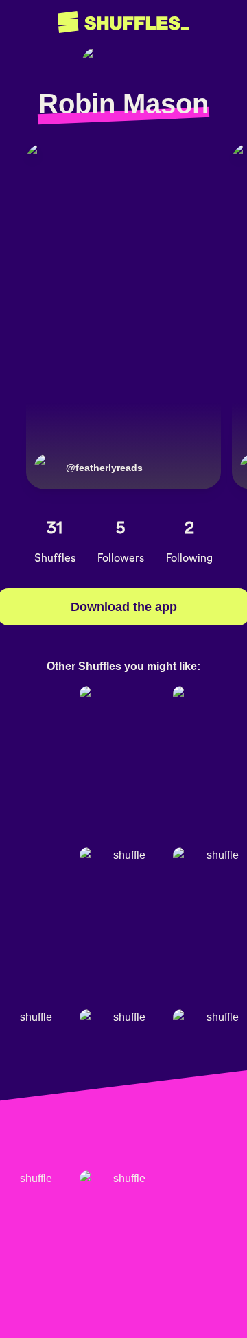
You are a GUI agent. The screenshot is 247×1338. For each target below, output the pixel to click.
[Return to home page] (123, 22)
